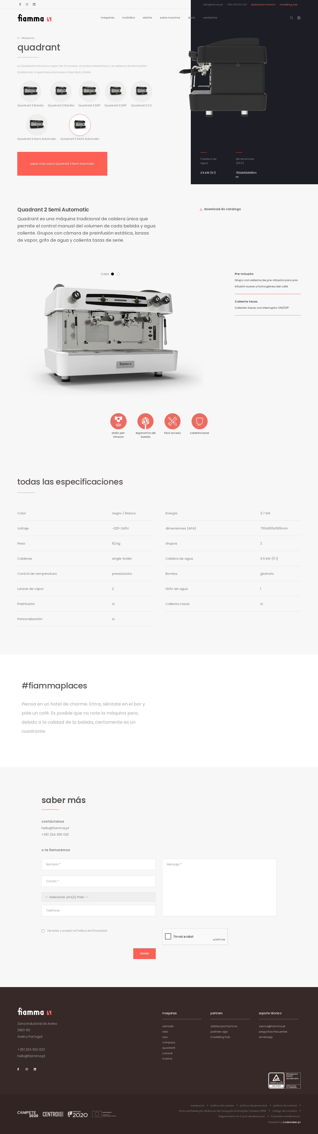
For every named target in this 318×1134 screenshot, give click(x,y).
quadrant (168, 1048)
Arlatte (147, 17)
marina (167, 1058)
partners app (219, 1031)
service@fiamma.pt (272, 1026)
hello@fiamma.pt (213, 4)
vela (165, 1031)
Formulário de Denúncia (285, 1116)
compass (168, 1042)
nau (165, 1037)
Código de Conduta (284, 1111)
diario (191, 17)
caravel (167, 1053)
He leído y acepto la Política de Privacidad (77, 931)
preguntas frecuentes (273, 1031)
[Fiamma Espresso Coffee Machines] (34, 18)
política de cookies (222, 1105)
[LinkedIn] (34, 4)
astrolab (167, 1026)
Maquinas (107, 17)
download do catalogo (222, 209)
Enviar (144, 953)
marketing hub (288, 4)
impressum (197, 1105)
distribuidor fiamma (263, 4)
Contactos (210, 17)
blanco (118, 274)
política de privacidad (253, 1105)
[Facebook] (20, 4)
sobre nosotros (170, 17)
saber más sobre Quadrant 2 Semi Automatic (62, 164)
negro (112, 274)
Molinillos (128, 17)
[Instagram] (27, 4)
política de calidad (285, 1105)
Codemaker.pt (292, 1122)
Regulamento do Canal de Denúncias (242, 1116)
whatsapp (266, 1037)
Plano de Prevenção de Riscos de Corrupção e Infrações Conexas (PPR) (222, 1111)
